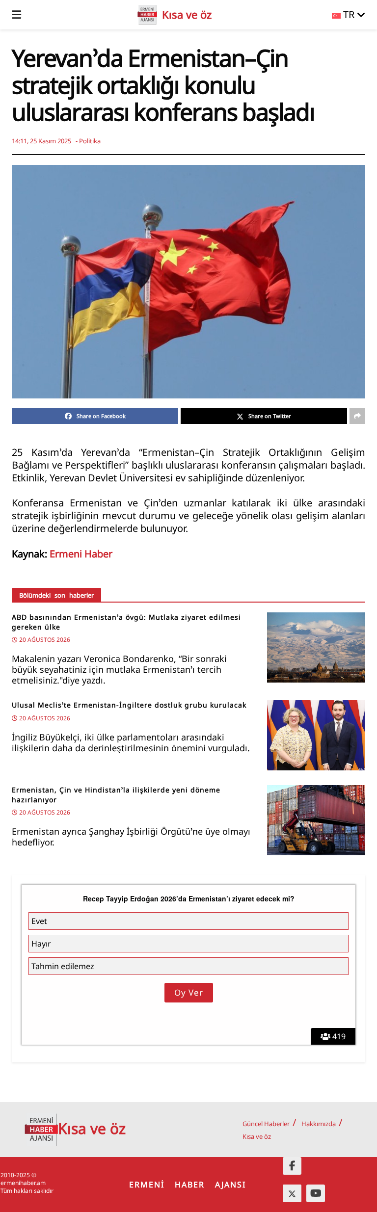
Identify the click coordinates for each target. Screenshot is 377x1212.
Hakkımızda (318, 1123)
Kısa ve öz (256, 1136)
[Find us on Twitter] (292, 1193)
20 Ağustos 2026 (44, 639)
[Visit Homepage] (147, 15)
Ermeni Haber (81, 553)
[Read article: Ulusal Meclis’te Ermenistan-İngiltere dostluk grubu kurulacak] (316, 735)
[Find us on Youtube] (315, 1193)
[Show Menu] (16, 14)
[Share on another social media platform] (357, 416)
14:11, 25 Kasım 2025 (41, 140)
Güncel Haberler (266, 1123)
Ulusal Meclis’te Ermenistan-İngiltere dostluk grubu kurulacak (129, 705)
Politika (90, 140)
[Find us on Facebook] (292, 1166)
